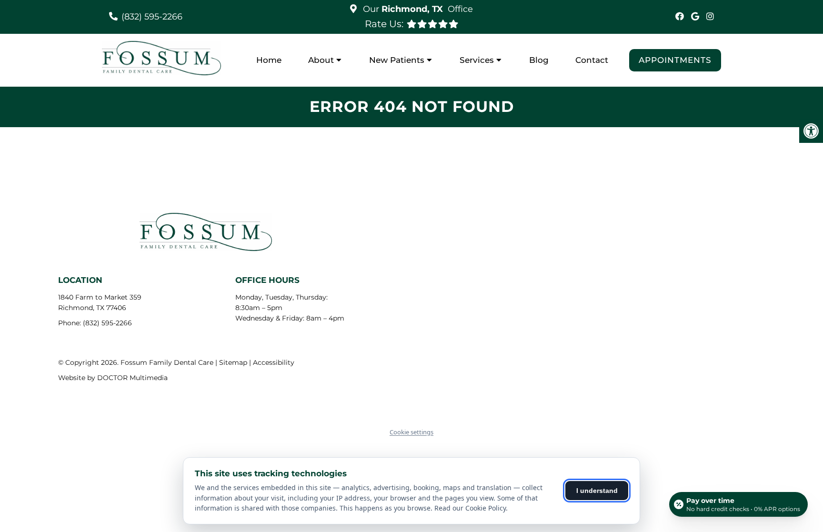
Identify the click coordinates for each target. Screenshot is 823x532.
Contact (591, 60)
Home (268, 60)
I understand (597, 490)
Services (477, 60)
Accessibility (273, 362)
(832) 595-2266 (151, 16)
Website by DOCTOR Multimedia (113, 377)
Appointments (675, 60)
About (321, 60)
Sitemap (233, 362)
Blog (539, 60)
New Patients (396, 60)
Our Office (417, 9)
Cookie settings (411, 432)
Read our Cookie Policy (470, 507)
